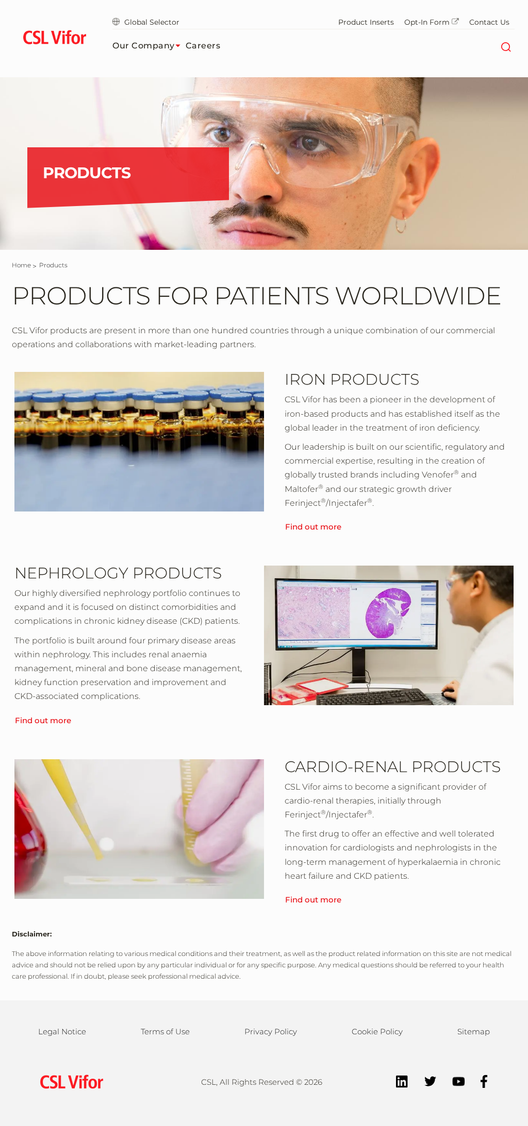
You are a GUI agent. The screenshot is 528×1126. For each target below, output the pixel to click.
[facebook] (479, 1080)
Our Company (143, 45)
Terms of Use (165, 1031)
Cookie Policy (377, 1031)
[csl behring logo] (69, 1081)
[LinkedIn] (396, 1080)
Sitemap (473, 1031)
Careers (203, 45)
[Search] (506, 45)
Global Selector (151, 22)
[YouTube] (453, 1080)
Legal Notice (62, 1031)
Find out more (313, 527)
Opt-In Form (427, 22)
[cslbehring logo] (54, 38)
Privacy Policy (270, 1031)
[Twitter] (425, 1080)
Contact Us (489, 22)
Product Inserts (366, 22)
